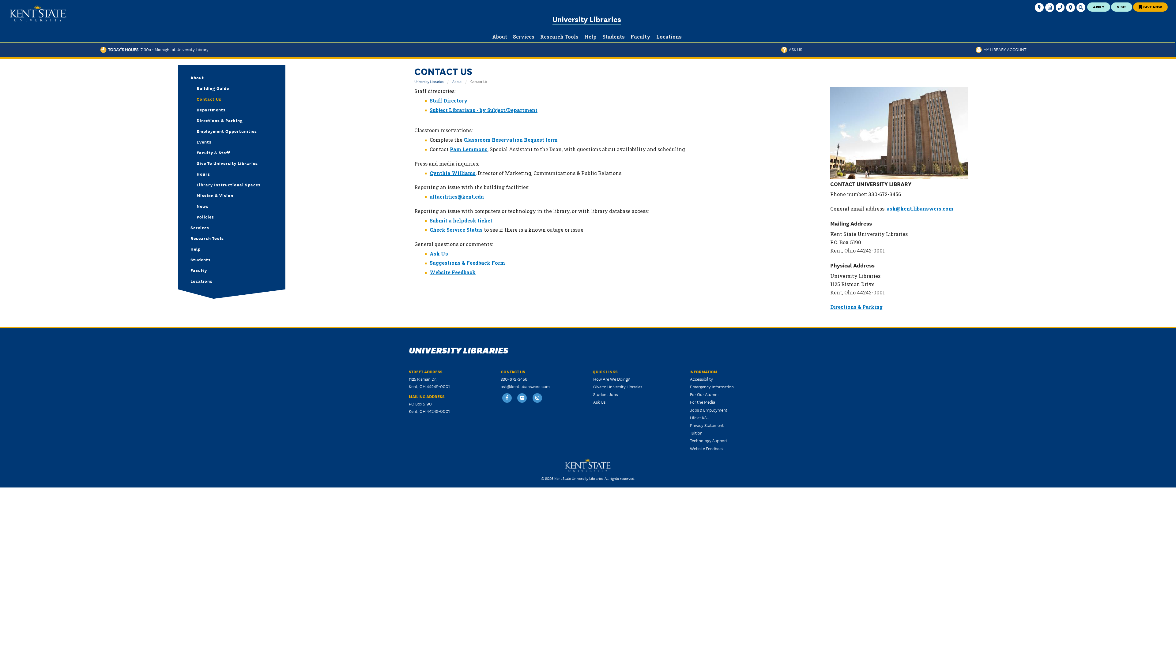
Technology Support (708, 440)
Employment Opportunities (227, 131)
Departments (211, 109)
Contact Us (209, 99)
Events (204, 141)
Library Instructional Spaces (229, 184)
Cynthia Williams (453, 173)
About (457, 81)
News (203, 206)
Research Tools (207, 238)
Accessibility (701, 378)
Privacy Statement (707, 425)
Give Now (1152, 6)
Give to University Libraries (227, 163)
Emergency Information (712, 386)
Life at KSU (699, 417)
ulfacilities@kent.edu (457, 196)
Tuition (696, 432)
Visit (1121, 6)
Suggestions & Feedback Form (467, 263)
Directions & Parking (856, 307)
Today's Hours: (158, 49)
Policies (205, 216)
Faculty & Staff (213, 152)
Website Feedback (453, 272)
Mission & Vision (215, 195)
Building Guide (213, 88)
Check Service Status (456, 229)
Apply (1098, 6)
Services (199, 227)
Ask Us (794, 49)
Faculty (198, 270)
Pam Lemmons (469, 149)
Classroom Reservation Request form (511, 139)
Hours (203, 174)
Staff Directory (449, 100)
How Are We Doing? (611, 378)
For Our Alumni (704, 394)
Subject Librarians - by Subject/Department (483, 110)
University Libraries (586, 18)
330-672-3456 (514, 378)
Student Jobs (605, 394)
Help (195, 249)
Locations (201, 281)
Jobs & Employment (708, 409)
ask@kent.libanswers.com (920, 208)
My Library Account (1004, 49)
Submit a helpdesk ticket (461, 220)
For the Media (702, 401)
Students (200, 259)
